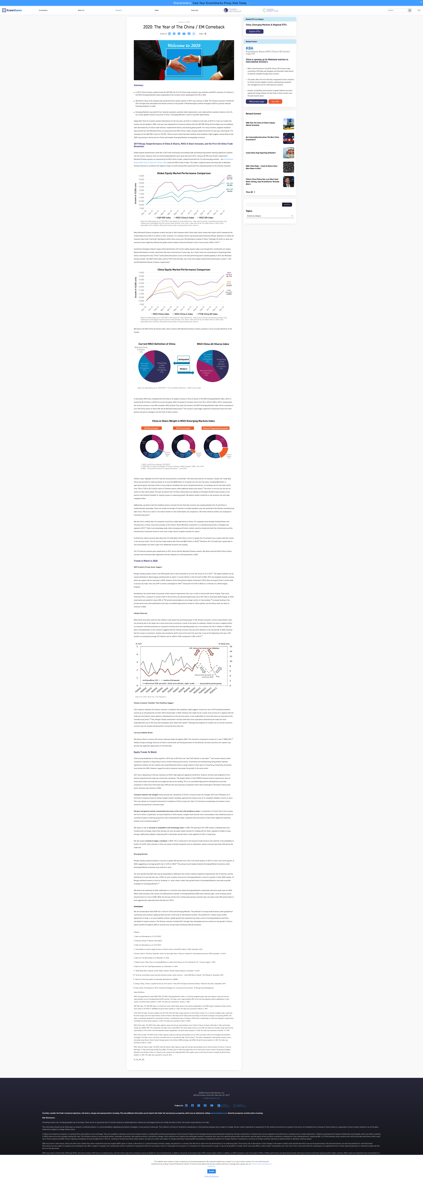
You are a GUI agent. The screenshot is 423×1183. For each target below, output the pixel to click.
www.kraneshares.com (218, 1113)
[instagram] (194, 33)
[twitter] (179, 33)
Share (201, 34)
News (157, 10)
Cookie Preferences (211, 1176)
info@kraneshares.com (211, 1098)
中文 (419, 10)
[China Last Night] (232, 10)
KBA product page (256, 101)
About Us (81, 10)
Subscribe (194, 10)
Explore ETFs (254, 31)
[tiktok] (189, 33)
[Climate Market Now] (270, 10)
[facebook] (174, 33)
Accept (211, 1171)
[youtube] (184, 33)
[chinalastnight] (224, 1105)
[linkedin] (169, 33)
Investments (43, 10)
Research (119, 10)
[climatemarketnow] (240, 1105)
